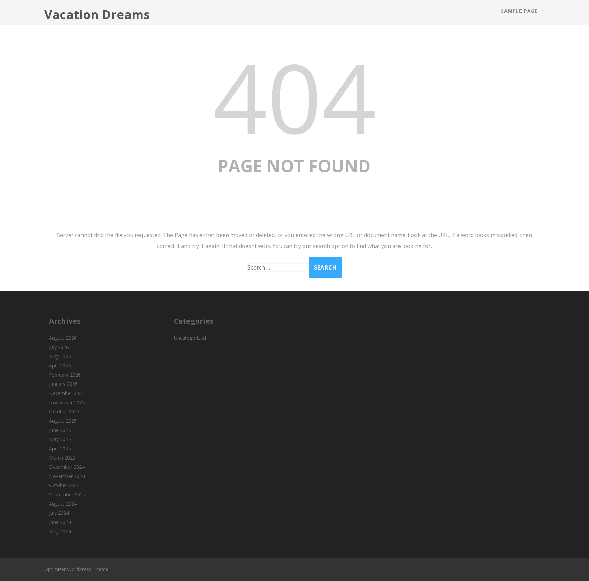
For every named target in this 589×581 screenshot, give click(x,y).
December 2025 (67, 393)
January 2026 (63, 384)
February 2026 (65, 375)
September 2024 (67, 494)
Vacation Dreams (97, 14)
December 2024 (67, 467)
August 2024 (63, 503)
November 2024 (67, 476)
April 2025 (60, 448)
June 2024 (60, 522)
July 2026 (59, 347)
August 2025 (63, 421)
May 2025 (60, 439)
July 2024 (59, 513)
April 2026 (60, 365)
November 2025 (67, 402)
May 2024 (60, 531)
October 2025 (64, 411)
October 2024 (64, 485)
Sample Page (519, 11)
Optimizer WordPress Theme (76, 569)
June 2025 (60, 430)
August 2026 (63, 338)
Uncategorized (190, 338)
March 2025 (62, 457)
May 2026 (60, 356)
